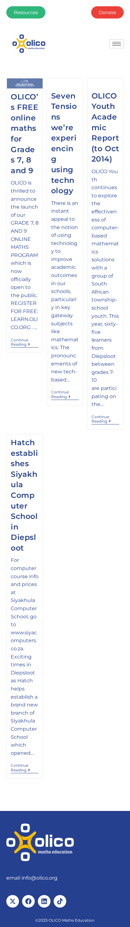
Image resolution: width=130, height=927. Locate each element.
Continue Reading (24, 342)
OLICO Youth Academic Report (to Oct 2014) (105, 127)
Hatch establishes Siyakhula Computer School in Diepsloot (24, 495)
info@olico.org (39, 878)
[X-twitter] (12, 901)
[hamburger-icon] (116, 43)
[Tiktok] (60, 901)
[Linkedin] (44, 901)
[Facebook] (28, 901)
